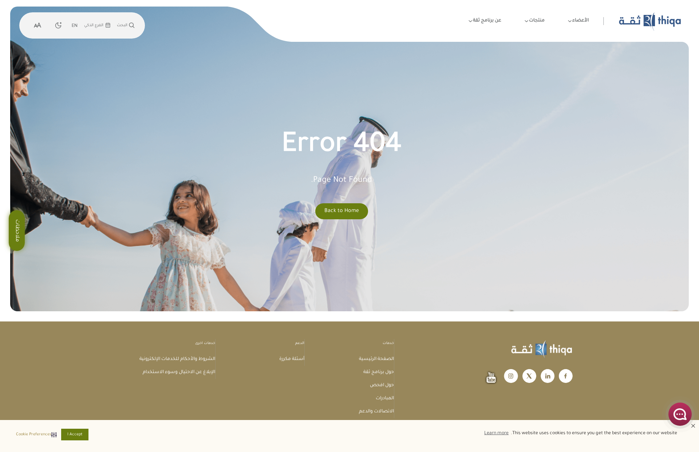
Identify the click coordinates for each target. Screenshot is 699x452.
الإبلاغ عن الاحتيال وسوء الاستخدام (179, 372)
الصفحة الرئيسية (376, 359)
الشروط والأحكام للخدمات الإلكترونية (177, 359)
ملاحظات (17, 230)
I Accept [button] (74, 434)
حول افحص (382, 385)
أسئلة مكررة (291, 359)
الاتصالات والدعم (376, 411)
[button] (35, 434)
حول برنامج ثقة (378, 372)
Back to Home (341, 211)
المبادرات (385, 398)
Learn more (496, 433)
